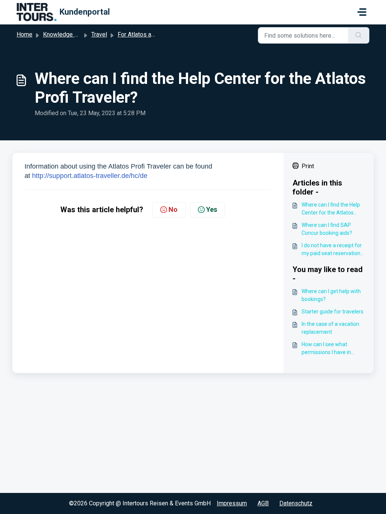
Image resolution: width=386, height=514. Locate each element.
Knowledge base (65, 34)
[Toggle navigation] (361, 12)
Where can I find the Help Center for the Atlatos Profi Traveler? (331, 209)
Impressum (232, 503)
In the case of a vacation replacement (330, 328)
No (173, 209)
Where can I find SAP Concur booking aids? (327, 229)
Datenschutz (295, 503)
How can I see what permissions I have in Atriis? (326, 348)
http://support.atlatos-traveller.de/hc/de (89, 175)
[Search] (358, 35)
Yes (211, 209)
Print (308, 166)
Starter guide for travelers (332, 312)
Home (24, 34)
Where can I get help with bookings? (331, 295)
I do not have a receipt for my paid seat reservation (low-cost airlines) (332, 249)
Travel (99, 34)
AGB (263, 503)
